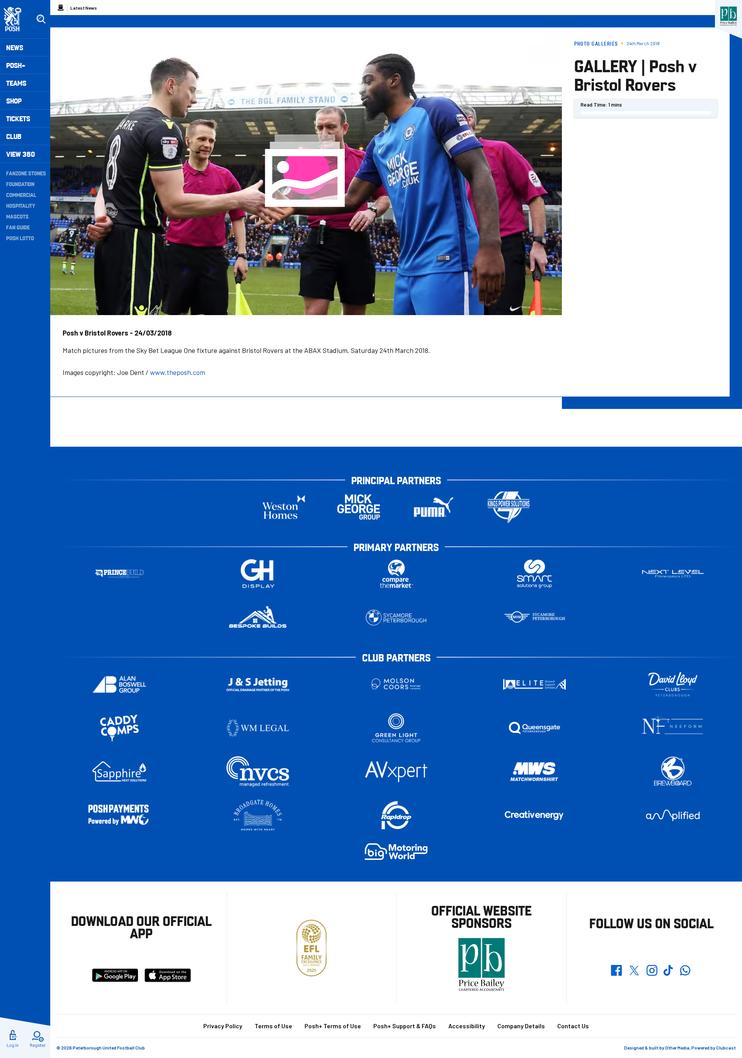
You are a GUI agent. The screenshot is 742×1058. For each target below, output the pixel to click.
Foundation (20, 184)
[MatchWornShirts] (534, 771)
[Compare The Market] (396, 574)
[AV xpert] (396, 771)
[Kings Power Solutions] (508, 507)
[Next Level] (673, 574)
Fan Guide (18, 227)
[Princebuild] (119, 574)
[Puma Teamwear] (433, 507)
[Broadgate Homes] (257, 815)
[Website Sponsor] (728, 16)
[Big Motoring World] (396, 851)
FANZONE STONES (26, 173)
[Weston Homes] (283, 507)
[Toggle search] (41, 19)
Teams (16, 83)
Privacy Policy (222, 1025)
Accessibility (466, 1025)
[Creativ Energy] (534, 815)
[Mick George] (358, 507)
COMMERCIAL (21, 194)
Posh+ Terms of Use (333, 1025)
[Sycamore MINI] (534, 617)
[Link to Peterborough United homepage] (16, 19)
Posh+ (16, 65)
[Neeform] (673, 728)
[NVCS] (257, 771)
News (14, 47)
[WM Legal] (257, 728)
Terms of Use (273, 1025)
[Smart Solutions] (534, 574)
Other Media (677, 1047)
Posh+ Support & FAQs (404, 1025)
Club (13, 136)
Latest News (83, 7)
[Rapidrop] (396, 815)
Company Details (521, 1025)
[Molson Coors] (396, 684)
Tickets (18, 118)
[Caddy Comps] (119, 728)
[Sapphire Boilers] (119, 771)
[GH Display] (257, 574)
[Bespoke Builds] (257, 617)
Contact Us (573, 1025)
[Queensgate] (534, 728)
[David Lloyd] (673, 684)
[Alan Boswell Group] (119, 684)
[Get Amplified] (673, 815)
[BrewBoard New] (673, 771)
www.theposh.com (177, 372)
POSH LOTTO (20, 238)
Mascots (17, 216)
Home (60, 7)
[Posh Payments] (119, 815)
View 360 (20, 154)
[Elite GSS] (534, 684)
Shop (14, 100)
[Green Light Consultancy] (396, 728)
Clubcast (726, 1047)
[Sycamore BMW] (396, 617)
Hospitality (20, 205)
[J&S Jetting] (257, 684)
